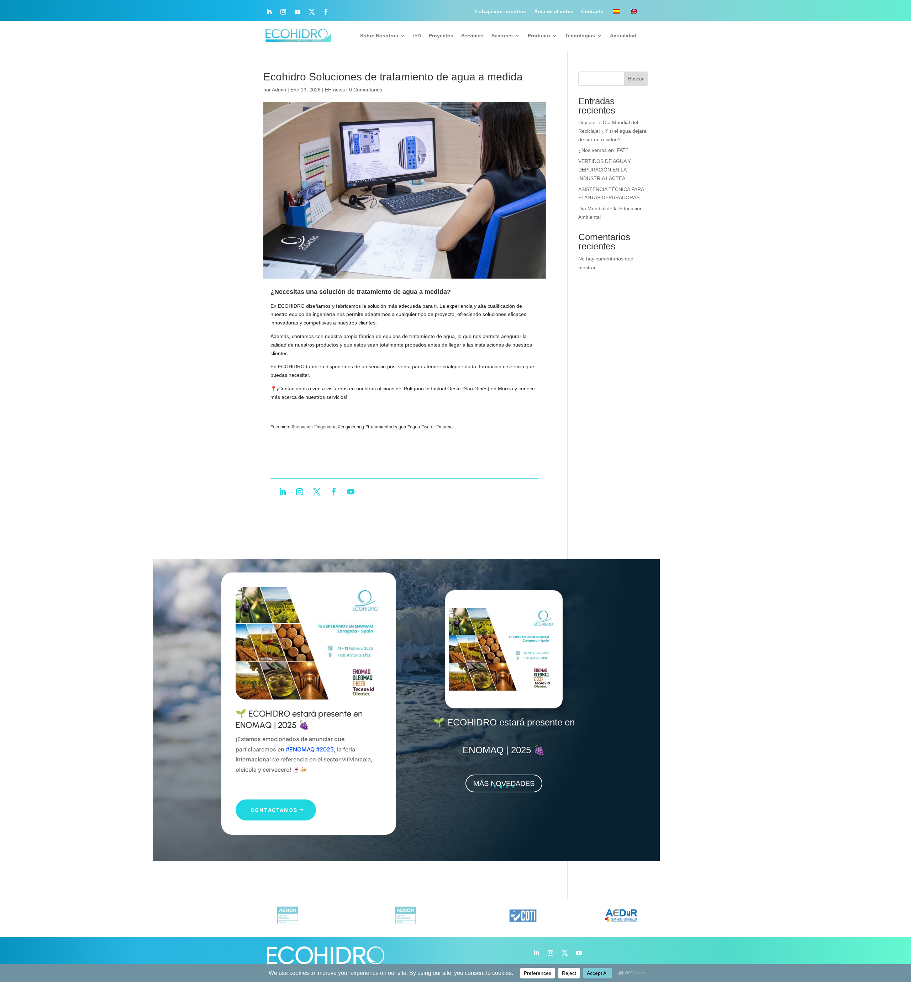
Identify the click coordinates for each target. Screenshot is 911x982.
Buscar (636, 78)
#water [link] (428, 426)
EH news (335, 90)
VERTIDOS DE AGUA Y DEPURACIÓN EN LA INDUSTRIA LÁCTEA (604, 169)
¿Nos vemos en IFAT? (603, 150)
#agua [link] (413, 426)
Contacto (592, 11)
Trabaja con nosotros (500, 11)
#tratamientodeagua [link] (385, 426)
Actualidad (623, 35)
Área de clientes (553, 11)
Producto (539, 35)
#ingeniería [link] (325, 426)
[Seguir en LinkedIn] (269, 11)
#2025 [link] (325, 749)
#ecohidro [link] (280, 426)
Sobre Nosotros (379, 35)
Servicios (472, 35)
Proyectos (441, 35)
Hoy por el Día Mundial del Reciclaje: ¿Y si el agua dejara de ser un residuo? (612, 131)
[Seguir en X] (311, 11)
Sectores (502, 35)
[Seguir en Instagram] (283, 11)
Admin (279, 90)
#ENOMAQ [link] (300, 749)
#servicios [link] (302, 426)
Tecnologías (580, 35)
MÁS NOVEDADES (504, 783)
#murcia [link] (444, 426)
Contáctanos (274, 810)
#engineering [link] (351, 426)
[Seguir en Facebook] (326, 11)
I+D (417, 35)
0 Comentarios (365, 90)
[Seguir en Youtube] (297, 11)
